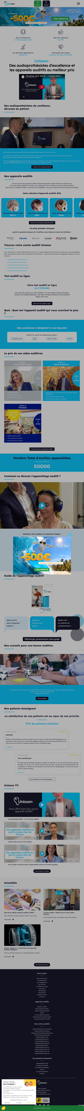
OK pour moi (30, 1102)
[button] (3, 1108)
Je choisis (18, 1102)
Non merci (7, 1102)
